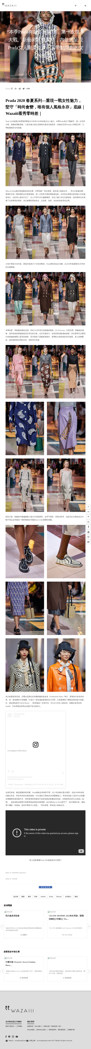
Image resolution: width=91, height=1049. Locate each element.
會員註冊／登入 (56, 1026)
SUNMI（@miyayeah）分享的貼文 (20, 784)
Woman (59, 897)
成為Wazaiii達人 (42, 1030)
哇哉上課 (46, 1026)
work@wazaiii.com (20, 1040)
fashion (43, 897)
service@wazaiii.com (43, 1040)
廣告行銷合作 (10, 1026)
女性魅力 (68, 897)
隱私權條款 (61, 1030)
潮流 (29, 897)
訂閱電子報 (71, 1030)
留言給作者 (45, 887)
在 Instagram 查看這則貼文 (17, 751)
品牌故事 (30, 1026)
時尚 (35, 897)
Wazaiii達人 (38, 1026)
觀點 (23, 897)
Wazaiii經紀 (30, 1030)
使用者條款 (52, 1030)
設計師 (15, 897)
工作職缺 (19, 1026)
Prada (51, 897)
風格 (76, 897)
